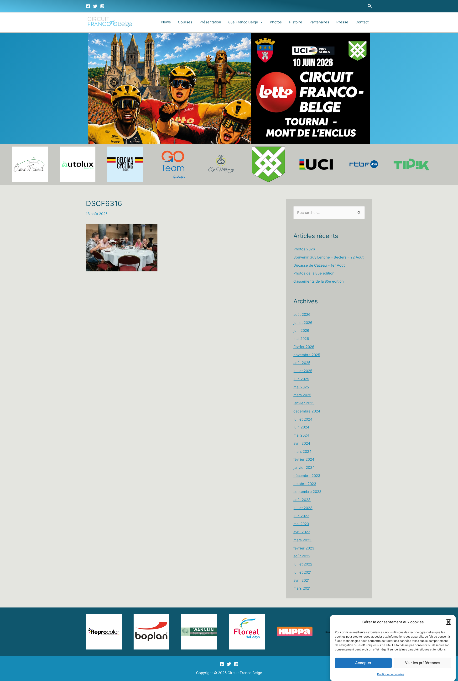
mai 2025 (301, 387)
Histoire (295, 22)
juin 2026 (301, 330)
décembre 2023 (306, 475)
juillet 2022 (302, 564)
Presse (342, 22)
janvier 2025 (303, 403)
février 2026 (303, 346)
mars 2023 (302, 540)
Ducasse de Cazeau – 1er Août (319, 265)
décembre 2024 (306, 411)
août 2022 (301, 556)
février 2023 (303, 548)
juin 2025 (301, 379)
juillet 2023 (302, 508)
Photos (276, 22)
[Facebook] (88, 6)
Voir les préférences (422, 663)
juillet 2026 (302, 322)
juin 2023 (301, 516)
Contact (362, 22)
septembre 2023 (307, 491)
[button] (448, 622)
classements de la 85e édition (318, 281)
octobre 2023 (304, 483)
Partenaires (319, 22)
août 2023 (302, 499)
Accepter (363, 663)
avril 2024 (301, 443)
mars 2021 (302, 588)
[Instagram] (102, 6)
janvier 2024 (304, 467)
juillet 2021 (302, 572)
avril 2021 (301, 580)
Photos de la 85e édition (313, 273)
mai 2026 (301, 338)
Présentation (210, 22)
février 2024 (303, 459)
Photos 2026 (304, 249)
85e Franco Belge (243, 22)
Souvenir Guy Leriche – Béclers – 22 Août (328, 257)
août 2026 (301, 314)
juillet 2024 (302, 419)
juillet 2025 (302, 371)
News (166, 22)
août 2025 (301, 362)
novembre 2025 (306, 355)
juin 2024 (301, 427)
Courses (185, 22)
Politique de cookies (390, 674)
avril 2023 (301, 532)
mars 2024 (302, 451)
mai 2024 (301, 435)
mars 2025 (302, 395)
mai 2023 (301, 524)
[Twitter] (95, 6)
